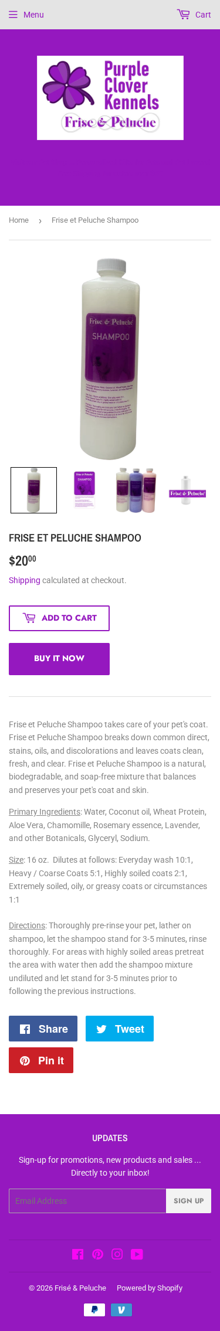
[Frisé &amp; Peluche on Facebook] (78, 1256)
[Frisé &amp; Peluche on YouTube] (137, 1256)
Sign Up (189, 1201)
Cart (202, 14)
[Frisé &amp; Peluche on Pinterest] (98, 1256)
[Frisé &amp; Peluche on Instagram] (117, 1256)
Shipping (24, 580)
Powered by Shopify (149, 1288)
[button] (34, 490)
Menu (33, 14)
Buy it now (59, 658)
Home (19, 220)
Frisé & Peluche (80, 1288)
